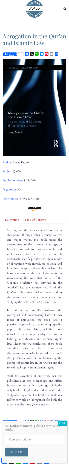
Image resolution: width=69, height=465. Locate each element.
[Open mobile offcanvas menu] (4, 9)
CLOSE (62, 423)
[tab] (12, 220)
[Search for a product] (65, 8)
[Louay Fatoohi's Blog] (34, 9)
